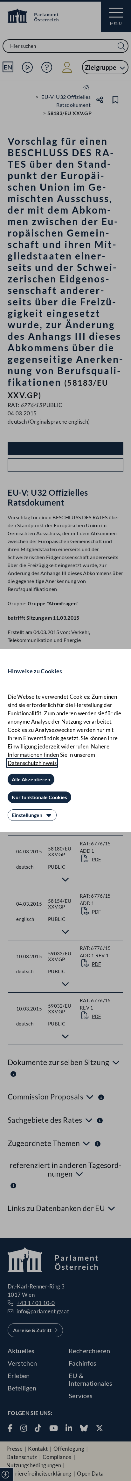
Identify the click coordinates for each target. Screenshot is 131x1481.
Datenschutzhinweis (32, 763)
